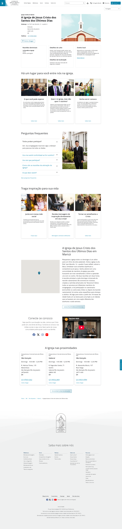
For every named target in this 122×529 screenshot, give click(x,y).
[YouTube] (47, 334)
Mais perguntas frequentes (28, 178)
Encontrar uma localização (61, 391)
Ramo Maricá (80, 58)
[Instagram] (42, 334)
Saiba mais (34, 121)
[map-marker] (40, 274)
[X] (38, 334)
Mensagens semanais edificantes (61, 235)
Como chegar (25, 383)
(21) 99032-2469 (54, 380)
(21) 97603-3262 (26, 380)
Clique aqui (34, 235)
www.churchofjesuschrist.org (73, 307)
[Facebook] (34, 334)
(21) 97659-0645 (32, 36)
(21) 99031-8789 (81, 380)
